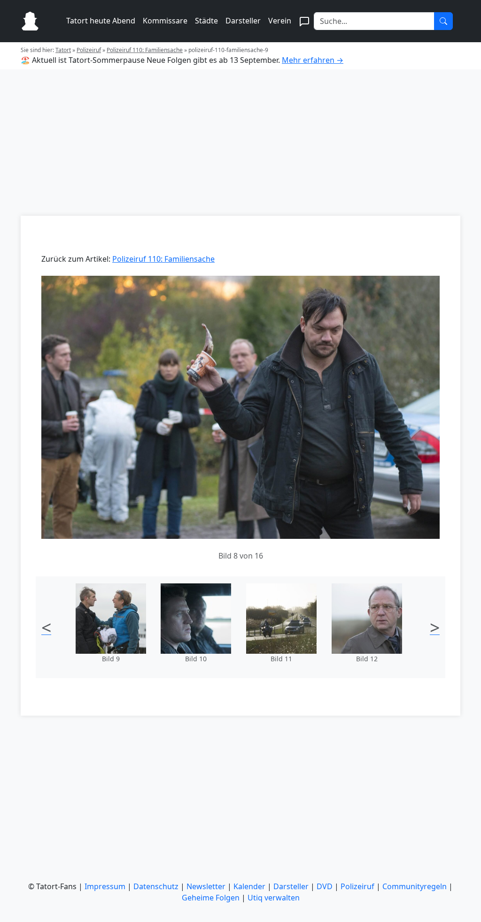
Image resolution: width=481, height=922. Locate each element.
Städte (206, 20)
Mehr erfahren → (312, 60)
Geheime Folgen (211, 897)
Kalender (249, 886)
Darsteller (243, 20)
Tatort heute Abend (100, 20)
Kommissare (165, 20)
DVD (325, 886)
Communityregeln (414, 886)
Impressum (105, 886)
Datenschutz (155, 886)
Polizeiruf (89, 50)
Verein (279, 20)
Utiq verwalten (274, 897)
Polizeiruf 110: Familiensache (145, 50)
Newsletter (205, 886)
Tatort (63, 50)
